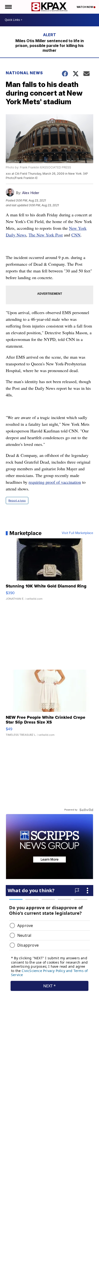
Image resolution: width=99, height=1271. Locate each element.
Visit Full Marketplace (77, 533)
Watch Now (85, 7)
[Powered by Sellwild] (86, 809)
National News (24, 72)
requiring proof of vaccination (55, 482)
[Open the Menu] (8, 6)
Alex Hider (30, 192)
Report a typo (17, 500)
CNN (75, 235)
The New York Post (46, 235)
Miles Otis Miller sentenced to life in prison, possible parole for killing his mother (49, 45)
